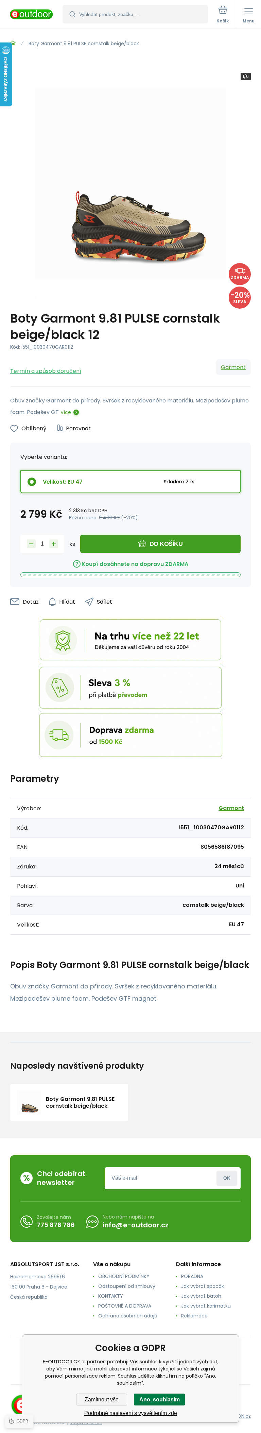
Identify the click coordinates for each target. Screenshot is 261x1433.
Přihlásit (226, 1178)
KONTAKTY (110, 1296)
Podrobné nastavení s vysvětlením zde (130, 1413)
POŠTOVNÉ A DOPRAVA (124, 1305)
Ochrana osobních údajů (127, 1315)
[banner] (31, 14)
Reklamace (194, 1315)
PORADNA (192, 1276)
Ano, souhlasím (159, 1399)
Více (65, 412)
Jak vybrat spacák (202, 1286)
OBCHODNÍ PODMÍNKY (124, 1276)
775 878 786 (56, 1225)
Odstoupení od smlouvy (126, 1286)
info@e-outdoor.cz (136, 1225)
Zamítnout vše (102, 1399)
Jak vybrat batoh (201, 1296)
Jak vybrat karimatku (206, 1305)
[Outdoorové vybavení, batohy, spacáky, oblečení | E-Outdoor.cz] (13, 43)
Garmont (233, 367)
